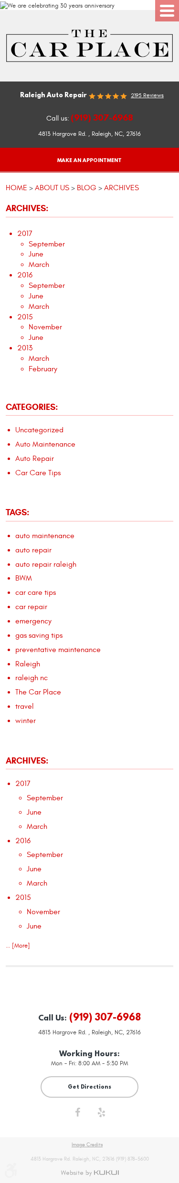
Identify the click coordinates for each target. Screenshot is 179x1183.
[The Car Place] (89, 46)
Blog (86, 187)
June (36, 254)
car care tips (35, 592)
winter (25, 720)
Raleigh (27, 664)
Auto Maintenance (45, 444)
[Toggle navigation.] (167, 10)
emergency (33, 621)
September (47, 244)
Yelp (102, 1115)
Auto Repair (34, 458)
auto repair (33, 550)
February (43, 369)
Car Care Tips (38, 473)
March (39, 264)
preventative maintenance (58, 649)
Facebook (78, 1115)
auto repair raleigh (45, 564)
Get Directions (89, 1086)
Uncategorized (39, 430)
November (45, 327)
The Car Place (38, 692)
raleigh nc (31, 677)
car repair (31, 606)
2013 (24, 348)
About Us (52, 187)
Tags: (18, 512)
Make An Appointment (89, 159)
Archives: (27, 760)
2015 (25, 317)
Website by (89, 1173)
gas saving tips (39, 635)
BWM (23, 578)
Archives (121, 187)
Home (16, 187)
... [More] (18, 945)
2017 (24, 233)
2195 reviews (147, 95)
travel (24, 706)
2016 (24, 275)
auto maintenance (44, 535)
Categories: (32, 407)
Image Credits (87, 1145)
